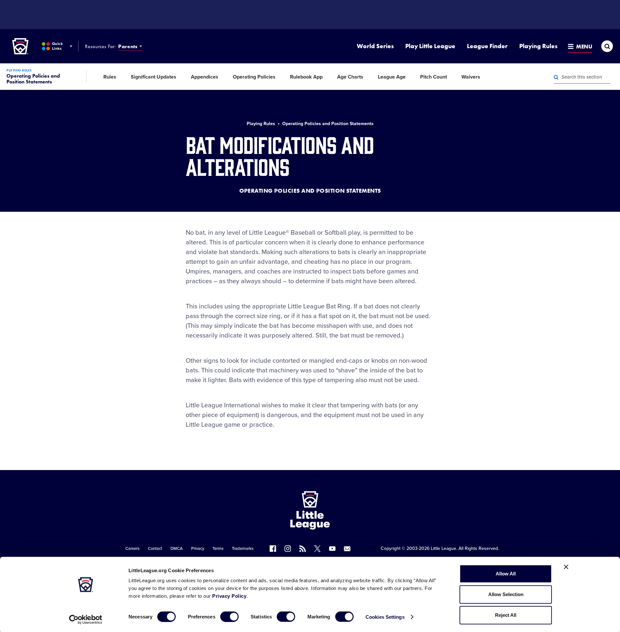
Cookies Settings (385, 616)
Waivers (470, 77)
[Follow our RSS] (302, 548)
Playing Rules (538, 46)
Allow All (506, 573)
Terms (217, 548)
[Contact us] (347, 548)
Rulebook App (306, 77)
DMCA (176, 548)
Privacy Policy (229, 596)
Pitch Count (433, 77)
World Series (375, 46)
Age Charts (350, 77)
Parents (127, 46)
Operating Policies (254, 77)
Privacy (197, 548)
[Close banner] (566, 567)
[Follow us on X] (317, 548)
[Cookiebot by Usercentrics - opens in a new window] (85, 619)
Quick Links (57, 46)
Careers (132, 548)
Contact (155, 548)
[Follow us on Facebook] (273, 548)
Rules (109, 77)
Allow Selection (505, 594)
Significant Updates (153, 77)
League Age (392, 77)
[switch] (229, 616)
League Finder (487, 46)
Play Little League (430, 46)
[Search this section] (556, 77)
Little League (443, 548)
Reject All (505, 615)
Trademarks (242, 548)
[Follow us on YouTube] (332, 548)
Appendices (204, 77)
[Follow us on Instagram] (287, 548)
